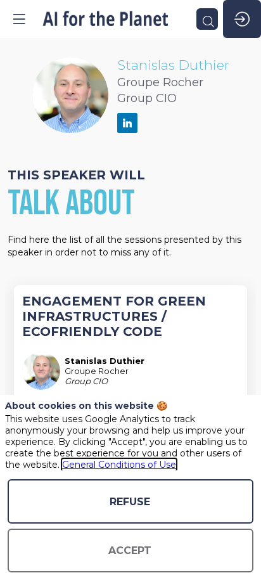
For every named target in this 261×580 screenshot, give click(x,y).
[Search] (207, 19)
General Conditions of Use (119, 464)
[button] (19, 19)
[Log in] (242, 19)
